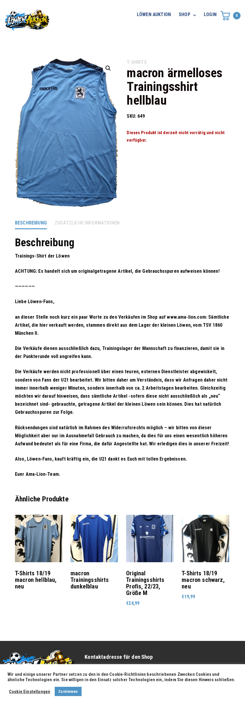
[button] (108, 68)
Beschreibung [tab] (31, 223)
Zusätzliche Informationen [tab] (87, 223)
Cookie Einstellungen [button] (29, 691)
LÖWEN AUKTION (154, 14)
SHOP (184, 14)
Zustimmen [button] (68, 691)
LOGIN (210, 14)
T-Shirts (136, 62)
